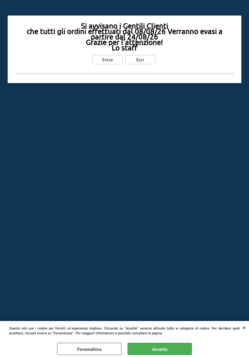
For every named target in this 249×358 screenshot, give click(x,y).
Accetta (159, 349)
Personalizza (89, 349)
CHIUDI (244, 327)
